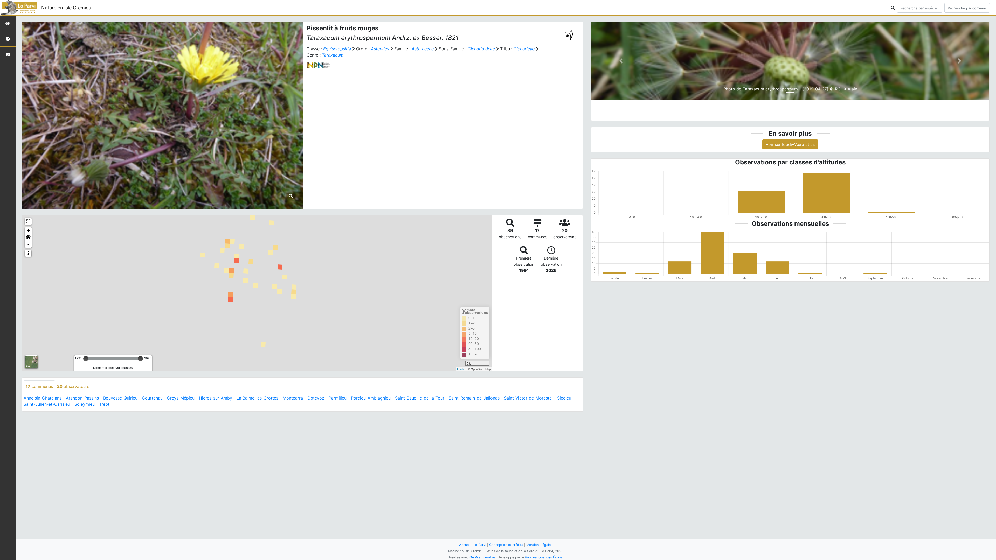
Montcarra (293, 398)
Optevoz (315, 398)
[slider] (85, 358)
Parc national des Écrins (544, 557)
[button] (28, 237)
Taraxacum (332, 55)
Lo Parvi (479, 545)
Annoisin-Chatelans (42, 398)
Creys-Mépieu (181, 398)
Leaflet (461, 369)
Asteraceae (423, 48)
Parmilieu (338, 398)
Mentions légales (539, 545)
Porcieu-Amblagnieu (371, 398)
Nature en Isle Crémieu (66, 7)
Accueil (464, 545)
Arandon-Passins (82, 398)
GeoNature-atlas (482, 557)
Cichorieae (524, 48)
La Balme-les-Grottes (257, 398)
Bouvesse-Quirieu (120, 398)
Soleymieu (84, 404)
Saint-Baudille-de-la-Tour (419, 398)
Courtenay (152, 398)
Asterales (380, 48)
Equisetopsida (337, 48)
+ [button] (28, 230)
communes (39, 386)
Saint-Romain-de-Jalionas (474, 398)
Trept (104, 404)
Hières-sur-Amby (215, 398)
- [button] (28, 244)
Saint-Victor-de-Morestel (528, 398)
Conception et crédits (506, 545)
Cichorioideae (481, 48)
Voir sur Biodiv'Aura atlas (790, 144)
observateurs (73, 386)
